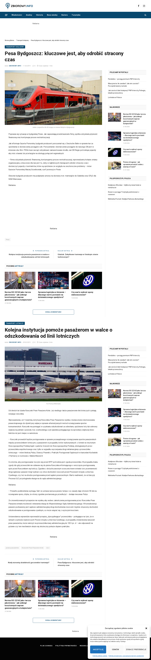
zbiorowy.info (15, 66)
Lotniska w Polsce (115, 97)
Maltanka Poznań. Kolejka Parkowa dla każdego (126, 199)
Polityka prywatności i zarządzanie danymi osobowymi (126, 656)
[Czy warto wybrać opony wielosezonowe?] (86, 280)
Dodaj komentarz (53, 312)
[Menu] (6, 15)
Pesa (7, 239)
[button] (146, 628)
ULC (47, 548)
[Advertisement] (75, 30)
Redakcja (84, 646)
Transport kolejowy (22, 40)
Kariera (64, 15)
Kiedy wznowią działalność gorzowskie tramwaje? (28, 563)
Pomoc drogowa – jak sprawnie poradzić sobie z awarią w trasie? (133, 164)
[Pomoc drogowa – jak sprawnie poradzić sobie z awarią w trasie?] (114, 165)
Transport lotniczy (15, 323)
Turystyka (76, 15)
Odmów (115, 649)
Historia (39, 15)
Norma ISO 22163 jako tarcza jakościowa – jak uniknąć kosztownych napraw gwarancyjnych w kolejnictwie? (18, 296)
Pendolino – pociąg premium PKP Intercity (124, 79)
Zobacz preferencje (136, 649)
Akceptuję (98, 649)
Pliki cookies (46, 646)
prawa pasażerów (12, 548)
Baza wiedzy (52, 15)
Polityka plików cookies (100, 656)
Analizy (29, 15)
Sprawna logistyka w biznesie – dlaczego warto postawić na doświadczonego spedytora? (52, 294)
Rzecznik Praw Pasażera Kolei (32, 548)
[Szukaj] (145, 15)
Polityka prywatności (66, 646)
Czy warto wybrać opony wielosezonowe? (82, 293)
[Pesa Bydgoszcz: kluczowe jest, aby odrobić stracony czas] (53, 97)
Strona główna (9, 40)
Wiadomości (17, 15)
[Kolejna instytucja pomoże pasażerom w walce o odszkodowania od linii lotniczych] (53, 374)
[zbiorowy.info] (19, 6)
